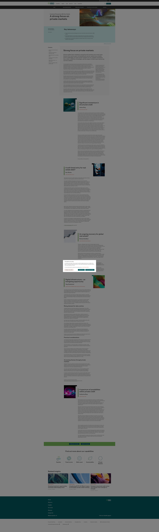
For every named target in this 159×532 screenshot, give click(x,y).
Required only (81, 269)
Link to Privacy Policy (85, 267)
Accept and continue (89, 269)
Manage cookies (68, 269)
